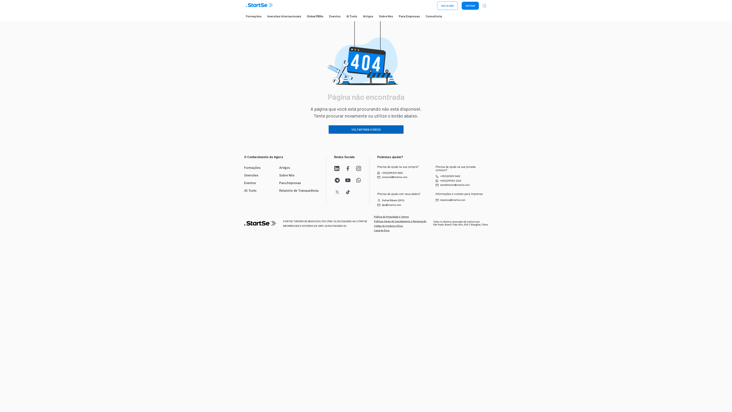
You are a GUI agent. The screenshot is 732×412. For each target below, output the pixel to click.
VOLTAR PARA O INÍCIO (366, 129)
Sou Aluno (447, 5)
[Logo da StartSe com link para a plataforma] (259, 6)
